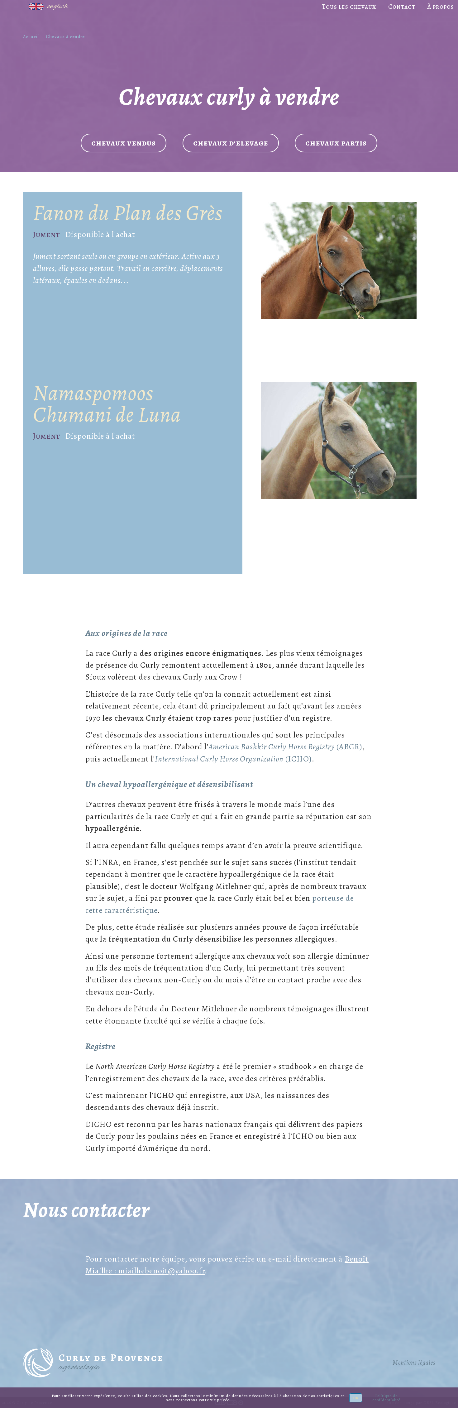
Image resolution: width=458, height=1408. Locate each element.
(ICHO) (233, 758)
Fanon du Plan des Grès (127, 212)
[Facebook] (16, 7)
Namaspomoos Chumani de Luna (107, 403)
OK (356, 1398)
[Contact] (8, 7)
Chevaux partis (336, 142)
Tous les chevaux (349, 6)
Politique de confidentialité (386, 1397)
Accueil (31, 36)
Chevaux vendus (123, 142)
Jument (46, 234)
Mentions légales (414, 1362)
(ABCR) (285, 746)
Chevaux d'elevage (230, 142)
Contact (402, 6)
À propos (440, 6)
